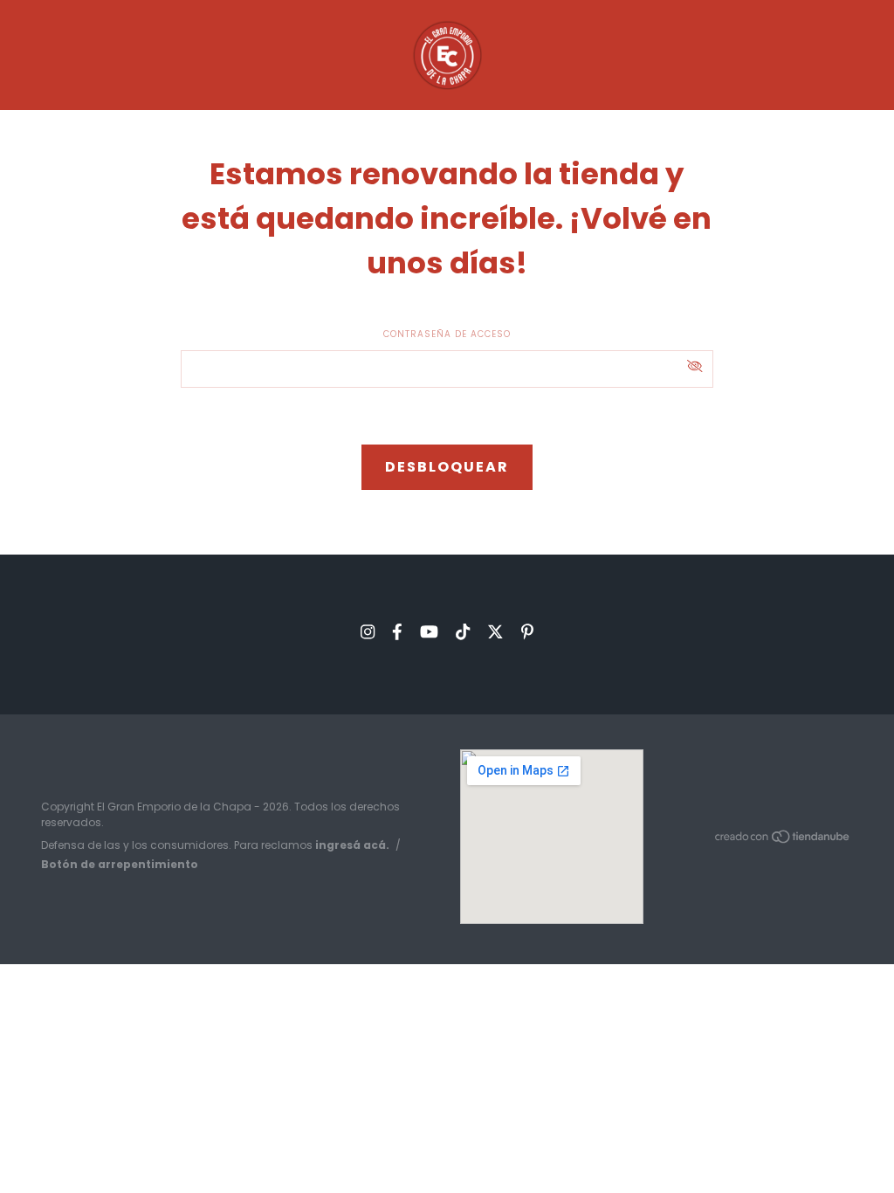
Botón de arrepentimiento (119, 864)
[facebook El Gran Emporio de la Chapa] (397, 632)
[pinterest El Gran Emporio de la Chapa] (527, 632)
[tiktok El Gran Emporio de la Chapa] (463, 632)
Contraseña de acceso (447, 334)
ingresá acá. (352, 845)
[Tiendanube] (783, 840)
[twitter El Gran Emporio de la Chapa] (495, 632)
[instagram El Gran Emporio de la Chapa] (368, 632)
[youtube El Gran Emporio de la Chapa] (429, 632)
